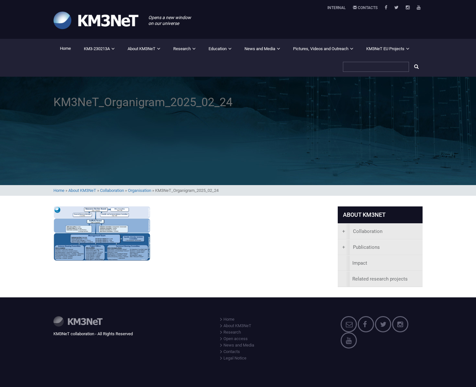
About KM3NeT (141, 48)
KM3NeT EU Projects (385, 48)
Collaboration (112, 190)
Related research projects (380, 279)
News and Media (259, 48)
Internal (336, 8)
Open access (235, 338)
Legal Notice (234, 358)
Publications (361, 247)
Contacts (367, 8)
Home (65, 48)
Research (182, 48)
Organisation (139, 190)
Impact (359, 263)
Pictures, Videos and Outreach (320, 48)
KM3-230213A (97, 48)
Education (218, 48)
